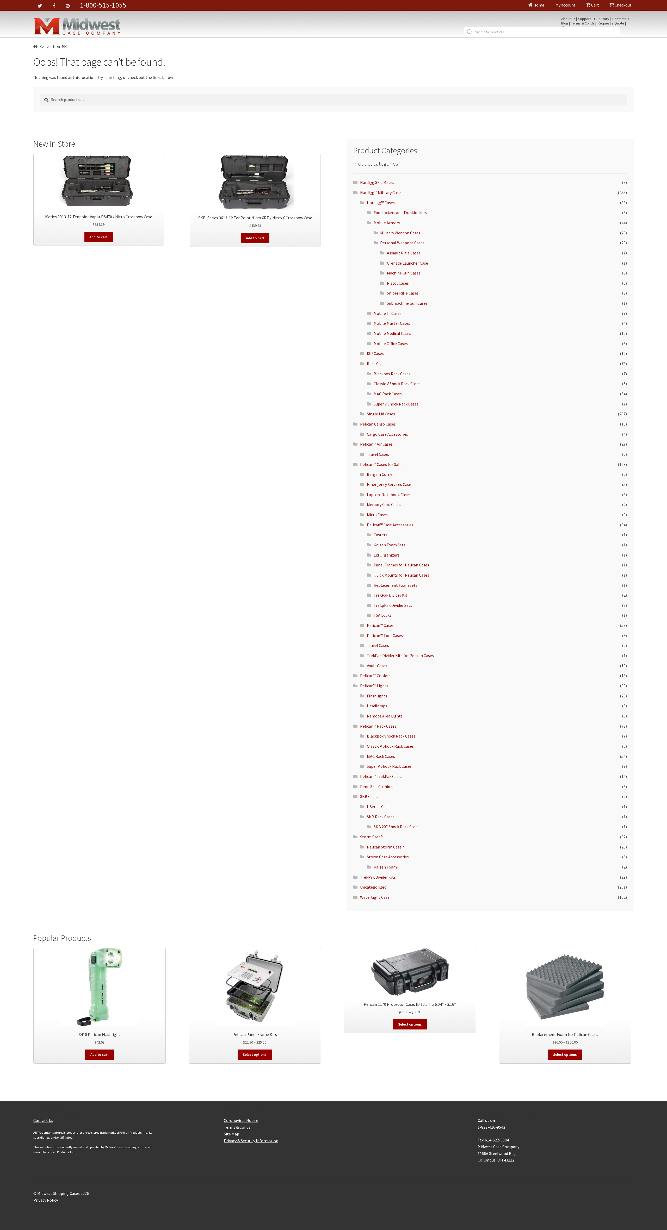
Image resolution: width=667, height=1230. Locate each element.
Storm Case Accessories (388, 856)
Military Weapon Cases (400, 232)
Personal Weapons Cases (402, 242)
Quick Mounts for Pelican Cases (401, 575)
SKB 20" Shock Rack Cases (396, 826)
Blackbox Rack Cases (392, 373)
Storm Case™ (371, 836)
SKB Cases (369, 796)
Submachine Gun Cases (407, 303)
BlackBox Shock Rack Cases (391, 736)
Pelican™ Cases (380, 625)
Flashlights (377, 695)
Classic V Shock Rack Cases (397, 383)
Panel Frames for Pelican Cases (401, 564)
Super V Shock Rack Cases (396, 404)
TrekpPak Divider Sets (393, 605)
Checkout (623, 5)
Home (538, 5)
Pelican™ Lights (374, 685)
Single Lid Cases (381, 413)
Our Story (601, 19)
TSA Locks (382, 615)
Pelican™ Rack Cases (378, 726)
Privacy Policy (45, 1200)
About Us (568, 19)
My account (565, 5)
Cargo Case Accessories (387, 434)
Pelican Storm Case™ (385, 847)
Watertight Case (375, 897)
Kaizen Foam (385, 867)
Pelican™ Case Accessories (390, 524)
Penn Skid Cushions (377, 786)
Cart (594, 5)
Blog (564, 23)
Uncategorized (373, 887)
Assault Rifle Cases (404, 252)
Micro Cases (377, 514)
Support (584, 19)
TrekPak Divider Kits (378, 877)
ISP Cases (375, 353)
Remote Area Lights (385, 716)
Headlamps (377, 705)
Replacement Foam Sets (395, 585)
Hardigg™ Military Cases (381, 192)
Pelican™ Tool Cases (385, 635)
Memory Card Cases (384, 504)
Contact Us (620, 19)
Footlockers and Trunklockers (400, 212)
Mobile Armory (387, 222)
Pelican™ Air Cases (376, 444)
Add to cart (98, 237)
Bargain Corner (380, 474)
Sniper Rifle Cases (403, 293)
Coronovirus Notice (241, 1120)
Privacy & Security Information (251, 1140)
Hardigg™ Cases (381, 202)
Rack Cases (376, 363)
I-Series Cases (379, 806)
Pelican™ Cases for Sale (381, 464)
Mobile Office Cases (391, 343)
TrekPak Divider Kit (390, 595)
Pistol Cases (398, 283)
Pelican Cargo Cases (378, 424)
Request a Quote (611, 23)
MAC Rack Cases (388, 393)
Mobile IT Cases (388, 313)
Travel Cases (378, 454)
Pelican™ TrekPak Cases (381, 776)
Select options (255, 1054)
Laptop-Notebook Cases (389, 494)
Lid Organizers (386, 555)
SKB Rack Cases (380, 816)
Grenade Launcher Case (407, 263)
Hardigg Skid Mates (377, 182)
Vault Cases (377, 665)
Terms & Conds (583, 23)
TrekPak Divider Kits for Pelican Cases (400, 655)
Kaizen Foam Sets (389, 544)
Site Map (231, 1134)
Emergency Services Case (389, 484)
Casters (380, 534)
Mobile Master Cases (392, 323)
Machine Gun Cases (404, 273)
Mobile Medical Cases (392, 333)
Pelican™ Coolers (375, 675)
